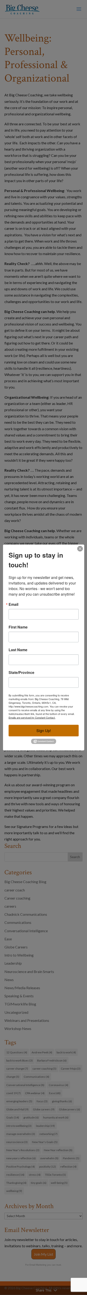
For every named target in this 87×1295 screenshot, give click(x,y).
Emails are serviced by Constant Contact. (32, 717)
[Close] (80, 549)
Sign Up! (43, 730)
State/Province (21, 672)
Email (13, 604)
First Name (18, 627)
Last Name (18, 650)
